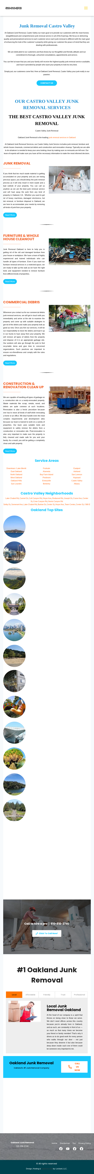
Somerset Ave (17, 504)
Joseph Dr (68, 498)
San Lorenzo (77, 474)
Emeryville (46, 481)
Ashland (76, 471)
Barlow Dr (42, 504)
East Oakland (16, 471)
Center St (50, 504)
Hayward (76, 478)
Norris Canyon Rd (55, 501)
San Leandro (16, 484)
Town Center (70, 504)
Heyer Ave (47, 498)
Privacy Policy (84, 1143)
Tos (74, 1143)
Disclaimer (65, 1143)
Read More (10, 215)
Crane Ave (77, 498)
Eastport (76, 468)
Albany (77, 484)
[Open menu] (86, 8)
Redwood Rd (57, 498)
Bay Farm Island (46, 474)
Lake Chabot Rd (12, 498)
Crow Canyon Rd (40, 501)
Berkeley (46, 484)
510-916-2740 (60, 924)
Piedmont (46, 478)
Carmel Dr (24, 498)
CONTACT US (46, 83)
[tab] (14, 994)
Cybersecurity (47, 1169)
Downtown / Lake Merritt (16, 468)
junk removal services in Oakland (62, 137)
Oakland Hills (16, 481)
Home (54, 1143)
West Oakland (16, 478)
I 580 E (87, 504)
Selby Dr (6, 504)
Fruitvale (46, 468)
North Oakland (16, 474)
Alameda (46, 471)
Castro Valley (76, 481)
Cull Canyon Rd (35, 498)
